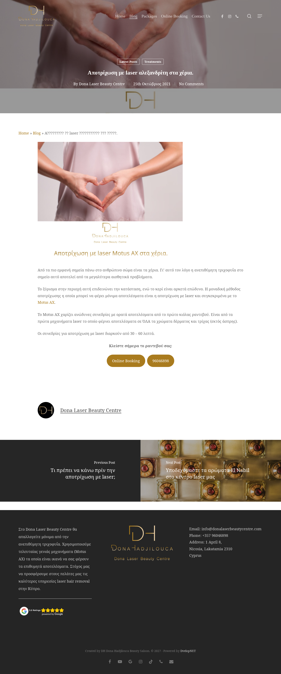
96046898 (160, 360)
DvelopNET (188, 651)
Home (24, 133)
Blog (37, 133)
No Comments (191, 83)
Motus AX (46, 302)
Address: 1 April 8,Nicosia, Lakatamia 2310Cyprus (210, 549)
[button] (260, 16)
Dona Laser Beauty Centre (102, 83)
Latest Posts (128, 62)
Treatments (152, 62)
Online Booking (126, 360)
